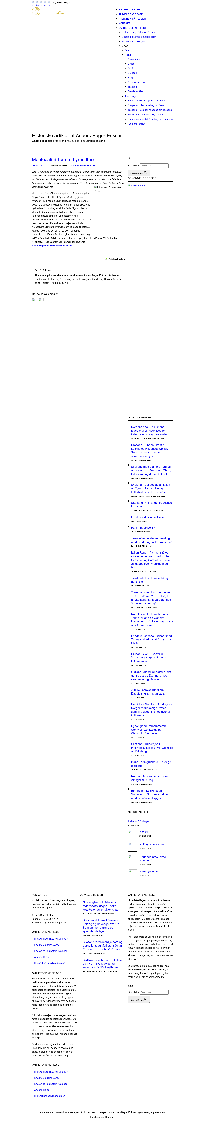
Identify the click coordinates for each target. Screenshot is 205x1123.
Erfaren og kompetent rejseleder (139, 36)
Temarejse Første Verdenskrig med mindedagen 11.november (151, 540)
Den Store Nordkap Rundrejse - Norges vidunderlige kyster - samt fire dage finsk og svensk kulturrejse (151, 709)
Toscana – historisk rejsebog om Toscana (150, 110)
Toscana (132, 86)
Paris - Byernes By (143, 527)
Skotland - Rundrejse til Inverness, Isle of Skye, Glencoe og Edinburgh (152, 747)
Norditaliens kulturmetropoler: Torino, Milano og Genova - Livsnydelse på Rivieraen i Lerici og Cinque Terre (152, 619)
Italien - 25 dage (138, 821)
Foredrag (129, 50)
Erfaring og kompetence (47, 945)
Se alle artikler (135, 91)
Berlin (131, 68)
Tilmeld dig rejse (131, 14)
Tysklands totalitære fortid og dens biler (149, 580)
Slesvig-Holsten (136, 82)
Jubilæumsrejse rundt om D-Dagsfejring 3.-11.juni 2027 (149, 691)
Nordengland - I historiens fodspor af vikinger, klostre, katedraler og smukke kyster (149, 430)
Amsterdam (134, 59)
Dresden (132, 72)
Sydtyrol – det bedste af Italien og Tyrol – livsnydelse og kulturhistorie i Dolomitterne (150, 488)
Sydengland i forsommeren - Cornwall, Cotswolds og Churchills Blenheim (149, 729)
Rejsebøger (131, 96)
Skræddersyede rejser (133, 41)
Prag (130, 77)
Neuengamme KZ (150, 871)
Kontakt (124, 23)
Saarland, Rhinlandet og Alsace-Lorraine (152, 504)
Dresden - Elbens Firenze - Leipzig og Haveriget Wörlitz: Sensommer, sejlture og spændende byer (149, 450)
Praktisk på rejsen (132, 18)
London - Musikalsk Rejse (148, 517)
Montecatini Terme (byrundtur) (63, 159)
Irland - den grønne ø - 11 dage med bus (151, 763)
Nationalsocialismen (152, 844)
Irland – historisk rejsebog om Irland (147, 114)
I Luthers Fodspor (137, 123)
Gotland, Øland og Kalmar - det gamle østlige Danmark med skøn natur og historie (151, 675)
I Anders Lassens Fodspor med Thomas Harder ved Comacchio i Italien (151, 639)
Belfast (131, 63)
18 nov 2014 (39, 165)
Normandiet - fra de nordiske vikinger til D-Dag (149, 778)
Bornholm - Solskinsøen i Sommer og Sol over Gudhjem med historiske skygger (150, 794)
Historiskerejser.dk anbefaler (49, 963)
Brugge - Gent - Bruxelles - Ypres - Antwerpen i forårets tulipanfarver (149, 657)
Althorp (144, 832)
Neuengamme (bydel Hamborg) (153, 858)
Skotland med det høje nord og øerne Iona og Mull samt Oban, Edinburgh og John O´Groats (151, 470)
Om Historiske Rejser (133, 28)
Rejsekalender (130, 9)
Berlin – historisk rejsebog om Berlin (147, 100)
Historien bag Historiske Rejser (138, 32)
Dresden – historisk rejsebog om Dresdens (150, 119)
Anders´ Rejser (42, 957)
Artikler (128, 54)
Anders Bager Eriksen (83, 165)
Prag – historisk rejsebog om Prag (146, 105)
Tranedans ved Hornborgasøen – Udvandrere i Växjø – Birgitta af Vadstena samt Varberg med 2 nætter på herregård (151, 597)
